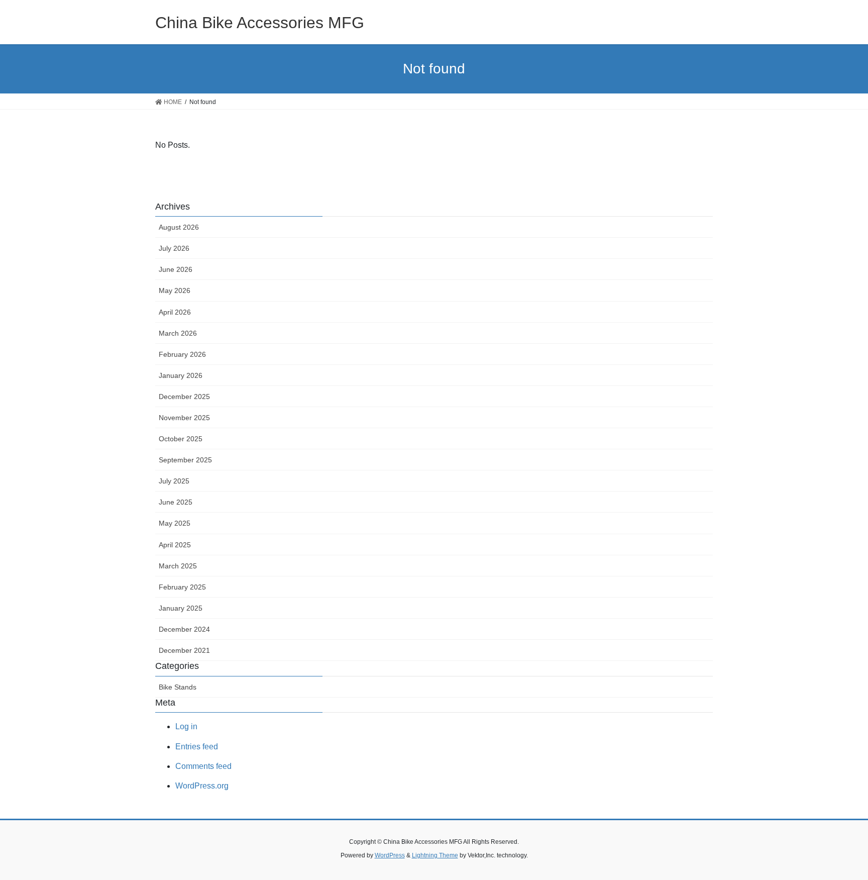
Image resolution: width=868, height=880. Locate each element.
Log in (186, 726)
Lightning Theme (435, 855)
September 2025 (185, 460)
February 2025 (182, 587)
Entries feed (196, 746)
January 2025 (180, 608)
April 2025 (175, 545)
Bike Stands (177, 687)
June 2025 (175, 502)
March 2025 (178, 566)
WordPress (390, 855)
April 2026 (175, 312)
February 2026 (182, 354)
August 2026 (179, 227)
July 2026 (174, 248)
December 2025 (184, 397)
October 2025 (180, 439)
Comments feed (203, 766)
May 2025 (174, 523)
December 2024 (184, 629)
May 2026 (174, 290)
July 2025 (174, 481)
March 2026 (178, 333)
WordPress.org (202, 785)
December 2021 (184, 650)
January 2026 (180, 375)
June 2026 (175, 269)
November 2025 (184, 418)
